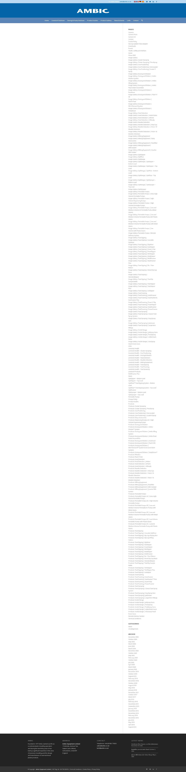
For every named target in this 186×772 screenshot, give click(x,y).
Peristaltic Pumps (134, 397)
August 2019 (132, 676)
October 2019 (132, 674)
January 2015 (132, 708)
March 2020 (132, 667)
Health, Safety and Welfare (137, 51)
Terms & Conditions (134, 618)
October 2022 (132, 653)
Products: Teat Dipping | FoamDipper (140, 547)
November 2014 (133, 713)
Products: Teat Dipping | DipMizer (139, 542)
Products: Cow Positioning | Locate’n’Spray (142, 415)
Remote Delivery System (136, 616)
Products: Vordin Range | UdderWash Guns (142, 609)
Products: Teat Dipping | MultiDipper (140, 552)
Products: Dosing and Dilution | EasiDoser (142, 441)
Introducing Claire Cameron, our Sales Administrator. (144, 744)
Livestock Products (134, 371)
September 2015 (133, 706)
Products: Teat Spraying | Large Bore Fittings (142, 598)
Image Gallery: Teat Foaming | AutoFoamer (142, 295)
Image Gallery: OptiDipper (136, 155)
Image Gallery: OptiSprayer (137, 189)
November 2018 (133, 681)
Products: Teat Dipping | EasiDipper (140, 545)
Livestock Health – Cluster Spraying (139, 351)
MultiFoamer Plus (134, 374)
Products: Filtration (134, 455)
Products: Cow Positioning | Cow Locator (141, 413)
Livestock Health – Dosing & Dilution (140, 355)
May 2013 (131, 722)
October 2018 (132, 683)
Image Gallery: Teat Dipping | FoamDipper (142, 251)
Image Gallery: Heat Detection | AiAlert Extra (142, 115)
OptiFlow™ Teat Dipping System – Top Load (142, 388)
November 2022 (133, 651)
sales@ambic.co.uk (125, 1)
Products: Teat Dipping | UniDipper (139, 572)
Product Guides (133, 401)
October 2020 (132, 660)
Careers (131, 32)
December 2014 (133, 711)
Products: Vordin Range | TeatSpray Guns (142, 607)
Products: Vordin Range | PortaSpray (140, 605)
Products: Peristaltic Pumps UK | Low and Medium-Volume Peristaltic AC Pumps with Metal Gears (142, 507)
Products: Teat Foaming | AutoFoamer (140, 577)
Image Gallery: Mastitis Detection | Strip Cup (142, 125)
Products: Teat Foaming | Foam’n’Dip (140, 582)
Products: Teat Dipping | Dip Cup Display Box (142, 535)
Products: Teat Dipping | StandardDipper (141, 561)
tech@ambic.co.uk (103, 748)
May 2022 (131, 655)
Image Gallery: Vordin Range (137, 330)
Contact (130, 39)
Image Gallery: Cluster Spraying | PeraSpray (142, 62)
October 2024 (132, 639)
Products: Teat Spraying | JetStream (140, 595)
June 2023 (131, 646)
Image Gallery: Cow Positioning (138, 65)
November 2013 (133, 718)
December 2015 (133, 704)
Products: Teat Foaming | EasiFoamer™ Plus (142, 579)
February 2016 (133, 702)
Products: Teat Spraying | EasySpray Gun (141, 593)
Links (130, 346)
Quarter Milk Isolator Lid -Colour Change (141, 755)
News (130, 376)
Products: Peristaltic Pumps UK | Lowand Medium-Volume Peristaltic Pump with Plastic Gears (142, 526)
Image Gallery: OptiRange (136, 159)
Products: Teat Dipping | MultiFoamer (140, 554)
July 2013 (131, 720)
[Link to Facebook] (156, 1)
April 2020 (131, 665)
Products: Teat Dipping (135, 531)
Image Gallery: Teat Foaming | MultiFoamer (142, 307)
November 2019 (133, 671)
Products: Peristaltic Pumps (137, 494)
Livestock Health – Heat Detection (139, 358)
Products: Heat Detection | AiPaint (139, 464)
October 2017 (132, 695)
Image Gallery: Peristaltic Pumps (138, 191)
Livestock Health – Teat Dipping (138, 365)
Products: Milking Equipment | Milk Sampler (142, 487)
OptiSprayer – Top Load (136, 395)
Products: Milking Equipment (137, 482)
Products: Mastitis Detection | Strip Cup (141, 471)
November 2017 (133, 692)
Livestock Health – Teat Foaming (138, 367)
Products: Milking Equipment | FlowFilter (141, 485)
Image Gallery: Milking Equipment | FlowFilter (142, 143)
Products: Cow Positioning (136, 411)
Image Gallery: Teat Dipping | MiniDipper (141, 254)
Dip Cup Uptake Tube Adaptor (138, 44)
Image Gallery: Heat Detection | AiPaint (141, 118)
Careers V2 (132, 37)
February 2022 (133, 658)
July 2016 (131, 699)
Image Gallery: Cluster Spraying (138, 60)
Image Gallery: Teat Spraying (137, 312)
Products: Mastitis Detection (137, 468)
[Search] (141, 20)
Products (131, 404)
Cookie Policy (132, 41)
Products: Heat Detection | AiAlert (139, 461)
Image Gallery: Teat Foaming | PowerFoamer (142, 309)
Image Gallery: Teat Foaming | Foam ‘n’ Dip (142, 302)
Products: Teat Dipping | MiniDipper (140, 549)
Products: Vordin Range (136, 600)
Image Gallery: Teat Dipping (137, 238)
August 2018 (132, 685)
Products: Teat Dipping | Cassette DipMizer (142, 533)
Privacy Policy (132, 399)
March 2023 (132, 648)
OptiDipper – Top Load (135, 381)
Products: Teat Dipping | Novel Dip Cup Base (142, 558)
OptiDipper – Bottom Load (136, 378)
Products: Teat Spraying (136, 586)
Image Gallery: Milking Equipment (139, 136)
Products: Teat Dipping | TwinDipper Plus (141, 570)
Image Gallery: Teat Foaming (137, 293)
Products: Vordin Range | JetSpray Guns (141, 602)
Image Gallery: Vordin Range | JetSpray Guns (143, 332)
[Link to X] (146, 1)
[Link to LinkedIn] (153, 1)
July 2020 (131, 662)
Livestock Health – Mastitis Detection (140, 360)
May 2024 (131, 642)
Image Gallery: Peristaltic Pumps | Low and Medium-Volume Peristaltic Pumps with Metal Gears (143, 224)
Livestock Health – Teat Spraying (139, 369)
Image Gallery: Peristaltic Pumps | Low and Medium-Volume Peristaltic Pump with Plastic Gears (142, 217)
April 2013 (131, 725)
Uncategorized (133, 629)
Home (130, 53)
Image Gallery (132, 58)
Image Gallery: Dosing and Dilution (139, 74)
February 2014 (133, 715)
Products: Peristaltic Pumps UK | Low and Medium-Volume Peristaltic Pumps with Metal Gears (143, 514)
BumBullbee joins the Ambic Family (140, 749)
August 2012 (132, 727)
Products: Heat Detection (136, 459)
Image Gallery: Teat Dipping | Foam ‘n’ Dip (141, 249)
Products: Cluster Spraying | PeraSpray (141, 408)
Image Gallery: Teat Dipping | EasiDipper (141, 247)
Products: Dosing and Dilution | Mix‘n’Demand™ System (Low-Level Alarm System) (141, 447)
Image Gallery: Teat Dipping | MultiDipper (141, 256)
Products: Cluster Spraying (137, 406)
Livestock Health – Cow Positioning (139, 353)
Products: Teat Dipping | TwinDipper (140, 568)
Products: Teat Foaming (136, 575)
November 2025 (133, 637)
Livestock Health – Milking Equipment (140, 362)
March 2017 (132, 697)
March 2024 (132, 644)
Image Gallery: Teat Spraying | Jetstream (141, 323)
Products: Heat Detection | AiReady (139, 466)
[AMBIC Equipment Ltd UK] (93, 13)
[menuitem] (46, 20)
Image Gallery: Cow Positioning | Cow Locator (143, 67)
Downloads (132, 46)
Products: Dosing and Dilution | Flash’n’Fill (141, 443)
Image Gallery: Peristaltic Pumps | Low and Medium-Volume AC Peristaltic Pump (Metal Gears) (142, 210)
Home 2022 (132, 55)
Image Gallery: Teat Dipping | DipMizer (140, 244)
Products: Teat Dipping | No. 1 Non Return (141, 556)
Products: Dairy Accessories (137, 418)
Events (130, 48)
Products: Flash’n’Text (135, 457)
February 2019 (133, 678)
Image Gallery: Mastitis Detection (139, 122)
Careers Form (132, 35)
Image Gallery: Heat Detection (138, 113)
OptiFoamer (132, 390)
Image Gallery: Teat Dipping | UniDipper (141, 291)
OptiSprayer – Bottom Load (137, 392)
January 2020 (132, 669)
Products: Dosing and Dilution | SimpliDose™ (142, 452)
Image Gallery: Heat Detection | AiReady (141, 120)
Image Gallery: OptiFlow (136, 157)
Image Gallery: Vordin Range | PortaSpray (142, 335)
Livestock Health (133, 348)
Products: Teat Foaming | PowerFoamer (141, 584)
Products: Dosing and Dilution (138, 425)
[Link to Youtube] (150, 1)
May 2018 (131, 688)
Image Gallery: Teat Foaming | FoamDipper (142, 305)
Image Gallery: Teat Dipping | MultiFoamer (142, 258)
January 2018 (132, 690)
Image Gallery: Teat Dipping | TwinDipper (141, 284)
